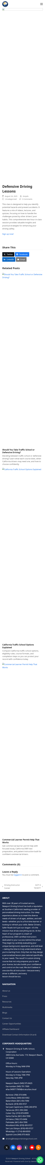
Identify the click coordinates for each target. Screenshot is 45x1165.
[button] (41, 4)
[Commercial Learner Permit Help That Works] (22, 749)
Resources (6, 1001)
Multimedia (7, 1007)
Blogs (4, 1012)
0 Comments (27, 199)
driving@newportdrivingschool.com (21, 1138)
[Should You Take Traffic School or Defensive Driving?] (22, 359)
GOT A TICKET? (34, 887)
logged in (18, 875)
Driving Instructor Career (11, 887)
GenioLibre (35, 1161)
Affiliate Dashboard (10, 1029)
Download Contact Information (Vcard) (19, 1034)
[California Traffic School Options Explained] (22, 554)
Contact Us (7, 1018)
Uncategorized (11, 199)
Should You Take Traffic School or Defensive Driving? (18, 451)
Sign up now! (8, 234)
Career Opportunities (11, 1023)
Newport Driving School (20, 1158)
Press (4, 996)
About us (6, 991)
